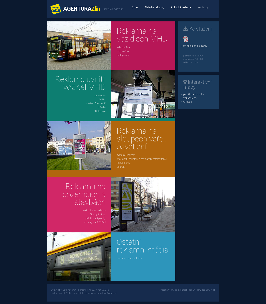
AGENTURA (81, 8)
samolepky (100, 95)
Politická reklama (181, 7)
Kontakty (203, 7)
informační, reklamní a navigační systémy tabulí (142, 158)
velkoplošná (123, 47)
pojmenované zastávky (129, 258)
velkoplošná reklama (94, 210)
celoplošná (123, 51)
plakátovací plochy (95, 218)
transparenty (123, 162)
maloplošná (123, 55)
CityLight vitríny (98, 214)
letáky (102, 99)
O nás (135, 7)
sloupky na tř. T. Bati (95, 222)
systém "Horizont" (96, 103)
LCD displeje (99, 111)
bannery (121, 166)
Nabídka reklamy (154, 7)
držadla (102, 107)
